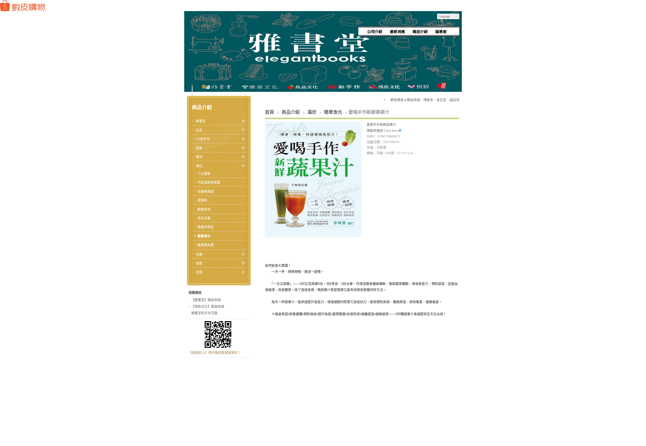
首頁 (269, 112)
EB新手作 (203, 139)
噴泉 (199, 148)
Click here (391, 130)
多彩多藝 (203, 218)
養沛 (199, 157)
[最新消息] (397, 31)
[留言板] (443, 31)
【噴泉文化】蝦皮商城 (207, 306)
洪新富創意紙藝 (208, 182)
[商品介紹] (420, 31)
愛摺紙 (202, 200)
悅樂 (199, 254)
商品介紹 (291, 112)
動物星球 (203, 209)
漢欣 (199, 166)
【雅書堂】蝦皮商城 (206, 300)
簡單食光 (203, 236)
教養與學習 (205, 227)
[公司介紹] (374, 31)
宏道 (199, 272)
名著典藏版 (205, 191)
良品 (199, 130)
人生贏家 (203, 173)
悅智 (199, 263)
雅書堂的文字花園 (204, 313)
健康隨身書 (205, 245)
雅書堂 (201, 121)
